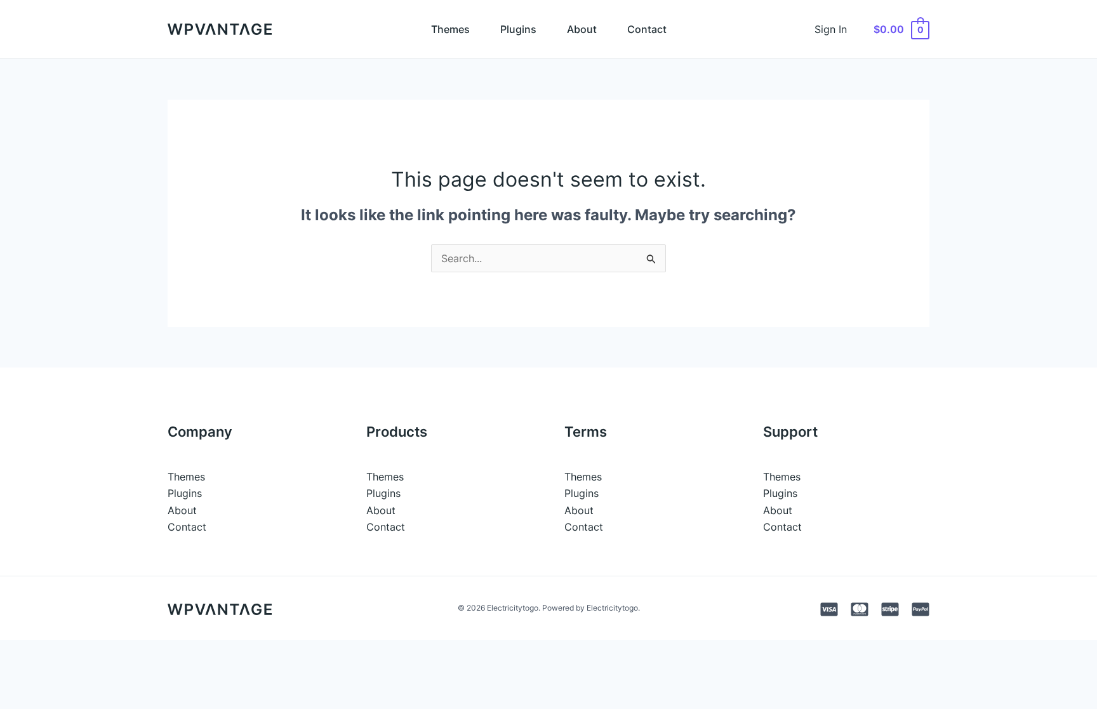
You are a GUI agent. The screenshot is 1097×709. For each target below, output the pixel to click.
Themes (450, 29)
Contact (647, 29)
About (582, 29)
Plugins (518, 29)
